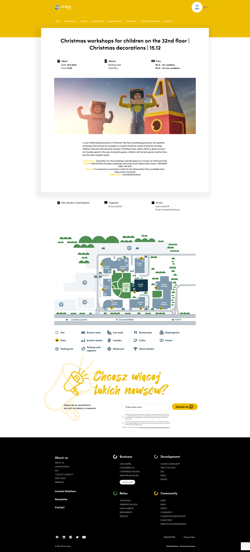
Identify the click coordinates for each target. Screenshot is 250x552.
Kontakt (167, 21)
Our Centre (125, 464)
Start (58, 21)
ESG (56, 470)
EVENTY (164, 508)
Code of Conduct (64, 474)
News (163, 475)
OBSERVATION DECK (129, 504)
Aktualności (70, 21)
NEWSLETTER (169, 537)
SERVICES (124, 516)
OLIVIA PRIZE (166, 520)
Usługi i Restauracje (150, 21)
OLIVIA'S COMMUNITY (170, 464)
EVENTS (164, 479)
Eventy (83, 21)
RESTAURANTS (126, 512)
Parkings (59, 482)
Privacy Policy (189, 537)
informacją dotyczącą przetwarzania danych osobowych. (155, 427)
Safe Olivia (60, 478)
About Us (59, 462)
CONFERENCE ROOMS (129, 471)
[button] (197, 7)
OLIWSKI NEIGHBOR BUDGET (173, 516)
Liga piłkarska (114, 21)
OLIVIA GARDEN (126, 508)
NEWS (163, 504)
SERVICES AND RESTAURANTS (173, 524)
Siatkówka (131, 21)
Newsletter (61, 499)
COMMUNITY (166, 512)
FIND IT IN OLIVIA (168, 467)
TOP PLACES (125, 500)
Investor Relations (65, 491)
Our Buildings (62, 466)
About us (61, 457)
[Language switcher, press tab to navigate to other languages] (206, 7)
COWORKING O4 (127, 467)
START (163, 500)
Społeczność (97, 21)
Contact (59, 507)
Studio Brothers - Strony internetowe (180, 546)
